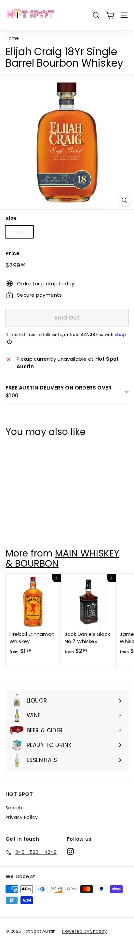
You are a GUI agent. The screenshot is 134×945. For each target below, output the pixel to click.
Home (12, 38)
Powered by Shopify (84, 931)
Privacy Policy (22, 817)
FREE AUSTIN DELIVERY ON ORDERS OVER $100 (59, 391)
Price (13, 253)
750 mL (19, 231)
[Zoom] (124, 200)
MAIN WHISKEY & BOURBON (62, 558)
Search (14, 807)
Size (11, 218)
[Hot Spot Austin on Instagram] (70, 851)
